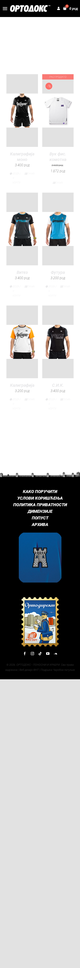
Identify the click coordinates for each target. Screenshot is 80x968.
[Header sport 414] (30, 7)
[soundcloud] (55, 653)
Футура (58, 272)
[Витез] (22, 229)
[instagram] (32, 653)
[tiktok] (40, 653)
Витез (22, 272)
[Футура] (58, 229)
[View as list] (43, 57)
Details (31, 173)
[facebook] (24, 653)
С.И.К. (58, 385)
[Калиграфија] (22, 342)
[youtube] (47, 653)
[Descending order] (62, 34)
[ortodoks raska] (40, 534)
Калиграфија (22, 385)
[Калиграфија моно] (22, 110)
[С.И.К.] (58, 342)
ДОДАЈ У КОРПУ (16, 178)
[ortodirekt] (40, 598)
